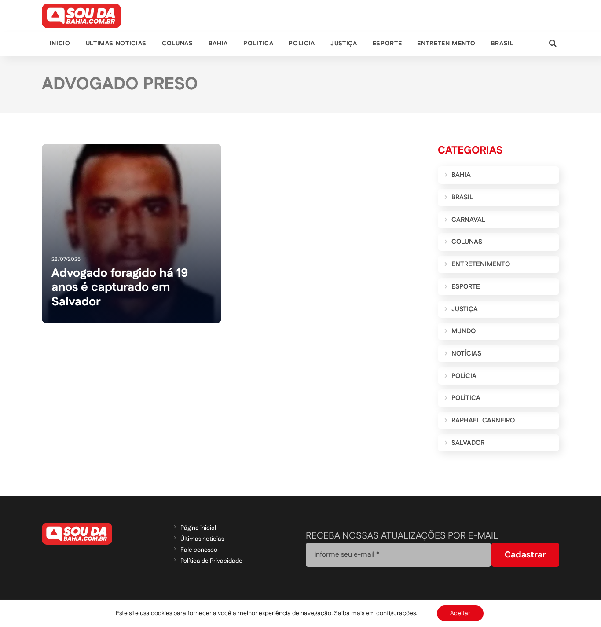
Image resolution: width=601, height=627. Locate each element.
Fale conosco (198, 550)
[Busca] (552, 43)
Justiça (343, 43)
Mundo (463, 331)
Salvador (467, 442)
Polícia (302, 43)
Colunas (177, 43)
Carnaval (468, 219)
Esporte (387, 43)
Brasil (502, 43)
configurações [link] (396, 613)
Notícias (466, 353)
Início (60, 43)
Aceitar (460, 613)
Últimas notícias (116, 43)
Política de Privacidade (211, 561)
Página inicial (198, 528)
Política (258, 43)
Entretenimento (446, 43)
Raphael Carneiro (483, 420)
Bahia (218, 43)
